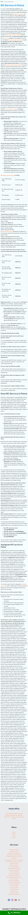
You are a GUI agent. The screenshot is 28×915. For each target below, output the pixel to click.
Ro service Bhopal (14, 889)
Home (14, 832)
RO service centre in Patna (13, 34)
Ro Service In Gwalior (14, 849)
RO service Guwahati (14, 870)
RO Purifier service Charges (8, 175)
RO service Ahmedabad (14, 873)
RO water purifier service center (13, 65)
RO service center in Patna (10, 109)
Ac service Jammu (14, 885)
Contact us (14, 837)
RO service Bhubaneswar (14, 868)
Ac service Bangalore (14, 884)
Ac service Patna (14, 887)
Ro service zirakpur (14, 892)
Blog (14, 835)
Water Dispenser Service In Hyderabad (14, 860)
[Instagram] (12, 900)
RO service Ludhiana (14, 875)
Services (14, 834)
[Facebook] (9, 900)
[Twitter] (19, 900)
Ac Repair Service (14, 851)
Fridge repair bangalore (14, 894)
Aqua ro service (14, 891)
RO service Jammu (14, 865)
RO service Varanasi (14, 867)
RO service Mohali (14, 872)
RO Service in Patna (18, 14)
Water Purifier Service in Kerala (14, 861)
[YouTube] (16, 900)
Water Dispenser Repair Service (14, 855)
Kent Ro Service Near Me (14, 853)
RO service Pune (14, 863)
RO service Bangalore (14, 880)
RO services (6, 38)
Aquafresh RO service (7, 231)
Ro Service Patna (14, 879)
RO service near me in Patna (15, 40)
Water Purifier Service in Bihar (14, 877)
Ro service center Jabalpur (14, 882)
